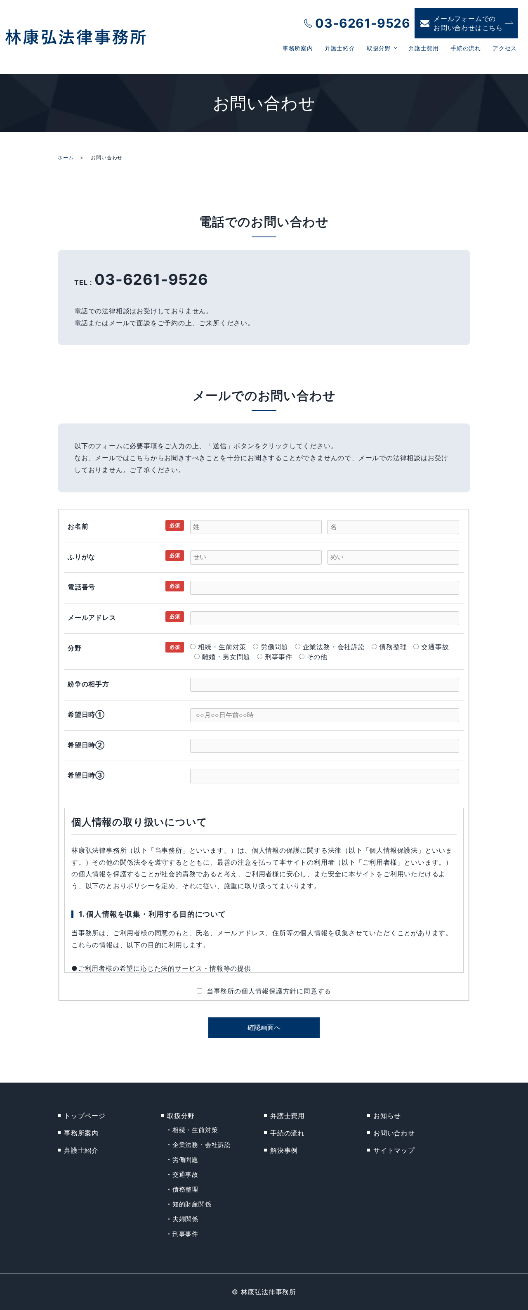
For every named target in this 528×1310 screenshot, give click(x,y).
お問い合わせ (394, 1133)
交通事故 (185, 1174)
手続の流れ (465, 48)
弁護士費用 (423, 48)
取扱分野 (379, 48)
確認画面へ (264, 1027)
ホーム (65, 157)
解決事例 (284, 1150)
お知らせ (387, 1115)
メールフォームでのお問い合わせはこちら (468, 23)
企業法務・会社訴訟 (201, 1145)
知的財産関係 (192, 1204)
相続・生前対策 (195, 1130)
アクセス (505, 48)
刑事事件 (185, 1234)
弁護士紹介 (340, 48)
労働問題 (185, 1159)
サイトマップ (394, 1150)
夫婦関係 (185, 1219)
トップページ (85, 1115)
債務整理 (185, 1189)
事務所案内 (298, 48)
